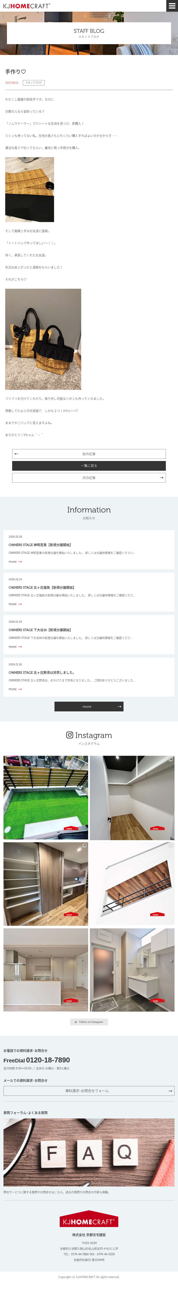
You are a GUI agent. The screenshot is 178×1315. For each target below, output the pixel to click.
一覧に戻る (89, 466)
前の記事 (89, 454)
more (87, 706)
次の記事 (89, 478)
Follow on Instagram (91, 1021)
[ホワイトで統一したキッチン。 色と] (45, 970)
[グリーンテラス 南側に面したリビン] (45, 798)
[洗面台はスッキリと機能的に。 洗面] (132, 970)
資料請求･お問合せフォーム (87, 1091)
